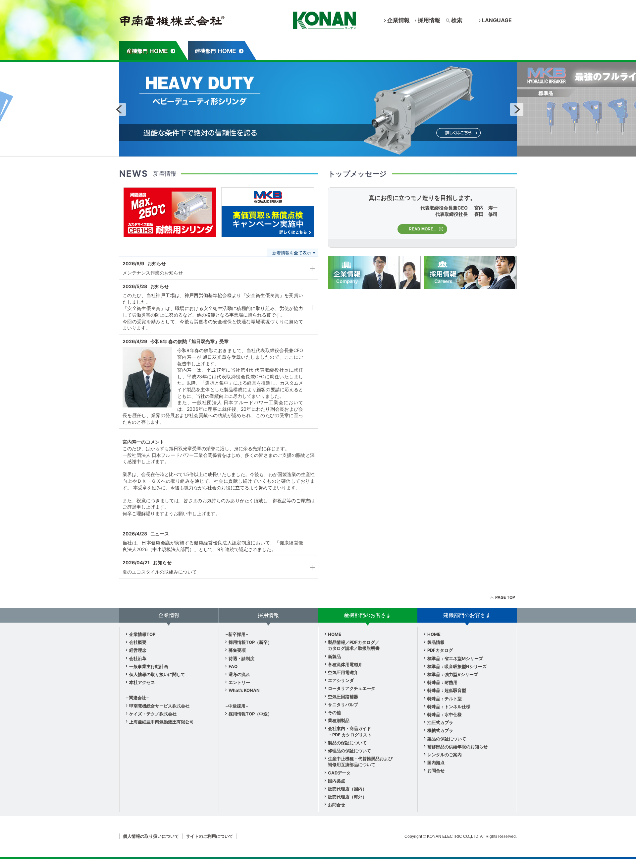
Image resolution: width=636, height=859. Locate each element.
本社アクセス (142, 682)
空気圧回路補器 (343, 696)
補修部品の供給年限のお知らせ (457, 746)
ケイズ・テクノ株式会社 (153, 713)
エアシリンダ (341, 680)
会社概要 (137, 642)
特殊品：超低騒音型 (446, 690)
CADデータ (339, 772)
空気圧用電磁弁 (343, 672)
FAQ (233, 666)
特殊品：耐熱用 (442, 682)
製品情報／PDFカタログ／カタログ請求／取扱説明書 (354, 645)
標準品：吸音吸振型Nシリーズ (457, 666)
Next (516, 109)
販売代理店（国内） (347, 788)
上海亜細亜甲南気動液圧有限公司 (161, 721)
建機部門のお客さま (222, 50)
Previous (119, 109)
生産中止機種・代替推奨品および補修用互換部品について (360, 761)
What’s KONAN (244, 690)
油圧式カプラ (440, 722)
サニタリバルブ (343, 704)
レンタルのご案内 (444, 754)
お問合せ (336, 804)
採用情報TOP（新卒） (250, 642)
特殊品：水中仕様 (444, 714)
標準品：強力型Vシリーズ (452, 674)
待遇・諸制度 (241, 658)
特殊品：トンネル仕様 (448, 706)
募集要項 (237, 650)
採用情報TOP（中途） (250, 713)
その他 (334, 712)
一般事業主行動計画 (148, 666)
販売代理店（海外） (347, 796)
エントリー (239, 682)
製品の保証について (347, 742)
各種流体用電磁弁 (345, 664)
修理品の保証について (349, 750)
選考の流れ (239, 674)
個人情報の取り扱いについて (151, 836)
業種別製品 (338, 720)
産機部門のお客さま (153, 50)
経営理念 (137, 650)
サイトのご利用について (209, 836)
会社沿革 (137, 658)
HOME (334, 634)
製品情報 (436, 642)
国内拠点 (336, 780)
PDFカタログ (440, 650)
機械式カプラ (440, 730)
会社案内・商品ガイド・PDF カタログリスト (350, 731)
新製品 (334, 656)
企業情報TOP (142, 634)
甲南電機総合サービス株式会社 (159, 705)
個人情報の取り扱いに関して (157, 674)
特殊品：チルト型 (444, 698)
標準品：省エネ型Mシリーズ (455, 658)
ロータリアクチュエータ (351, 688)
